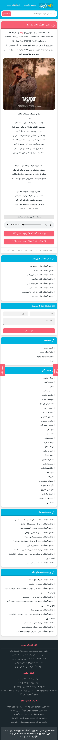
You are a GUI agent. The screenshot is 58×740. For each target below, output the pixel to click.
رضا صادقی (48, 455)
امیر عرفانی (48, 451)
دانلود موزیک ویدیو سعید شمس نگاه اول (29, 718)
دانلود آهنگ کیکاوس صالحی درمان (38, 537)
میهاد (50, 477)
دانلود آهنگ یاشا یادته (43, 270)
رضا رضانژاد (48, 442)
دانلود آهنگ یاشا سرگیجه (42, 279)
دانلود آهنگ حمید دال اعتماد (41, 584)
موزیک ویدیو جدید (45, 356)
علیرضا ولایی (47, 395)
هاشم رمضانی (47, 468)
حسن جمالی (48, 391)
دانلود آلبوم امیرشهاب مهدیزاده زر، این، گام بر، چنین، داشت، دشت (29, 690)
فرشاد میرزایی (47, 485)
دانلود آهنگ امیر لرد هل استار (41, 580)
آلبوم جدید (48, 348)
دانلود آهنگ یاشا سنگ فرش (41, 288)
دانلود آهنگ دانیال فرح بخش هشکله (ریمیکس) (33, 541)
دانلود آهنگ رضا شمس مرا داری (40, 562)
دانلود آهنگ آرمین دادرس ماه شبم (38, 623)
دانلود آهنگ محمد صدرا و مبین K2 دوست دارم (33, 520)
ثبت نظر (29, 330)
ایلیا (51, 386)
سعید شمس (47, 459)
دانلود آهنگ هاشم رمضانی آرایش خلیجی (36, 528)
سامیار (50, 502)
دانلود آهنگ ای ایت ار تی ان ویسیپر (38, 597)
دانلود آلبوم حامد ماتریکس (29, 678)
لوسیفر (50, 472)
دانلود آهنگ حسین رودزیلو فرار (40, 545)
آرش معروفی (47, 399)
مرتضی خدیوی (47, 489)
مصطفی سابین (46, 412)
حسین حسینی (47, 416)
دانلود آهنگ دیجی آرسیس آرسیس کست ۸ (34, 631)
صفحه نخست (30, 5)
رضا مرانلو (49, 446)
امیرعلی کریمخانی (45, 498)
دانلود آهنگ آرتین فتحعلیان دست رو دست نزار (33, 550)
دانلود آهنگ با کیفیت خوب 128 (27, 241)
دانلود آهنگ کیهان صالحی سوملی (39, 532)
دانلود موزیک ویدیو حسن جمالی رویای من (29, 722)
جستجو (6, 13)
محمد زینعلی (47, 464)
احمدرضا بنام (47, 494)
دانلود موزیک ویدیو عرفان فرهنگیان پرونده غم (29, 710)
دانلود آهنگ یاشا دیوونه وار (41, 266)
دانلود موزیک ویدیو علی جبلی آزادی (29, 714)
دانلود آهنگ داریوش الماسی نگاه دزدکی (36, 524)
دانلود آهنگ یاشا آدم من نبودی (40, 283)
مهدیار (50, 429)
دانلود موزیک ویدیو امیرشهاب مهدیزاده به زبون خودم (29, 706)
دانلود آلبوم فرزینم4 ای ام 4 (29, 682)
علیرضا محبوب (47, 421)
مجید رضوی (48, 438)
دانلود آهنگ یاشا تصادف (38, 24)
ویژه (51, 361)
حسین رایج (48, 408)
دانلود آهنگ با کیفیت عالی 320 (28, 233)
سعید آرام (48, 382)
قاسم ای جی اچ (46, 403)
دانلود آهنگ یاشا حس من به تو (40, 275)
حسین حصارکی (47, 425)
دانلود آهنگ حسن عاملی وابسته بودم (37, 627)
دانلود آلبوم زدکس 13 (29, 694)
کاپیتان (50, 434)
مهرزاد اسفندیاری (46, 481)
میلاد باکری (48, 378)
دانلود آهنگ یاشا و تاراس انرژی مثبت (37, 292)
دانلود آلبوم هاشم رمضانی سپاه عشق (29, 686)
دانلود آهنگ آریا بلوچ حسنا (42, 610)
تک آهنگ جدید (13, 5)
